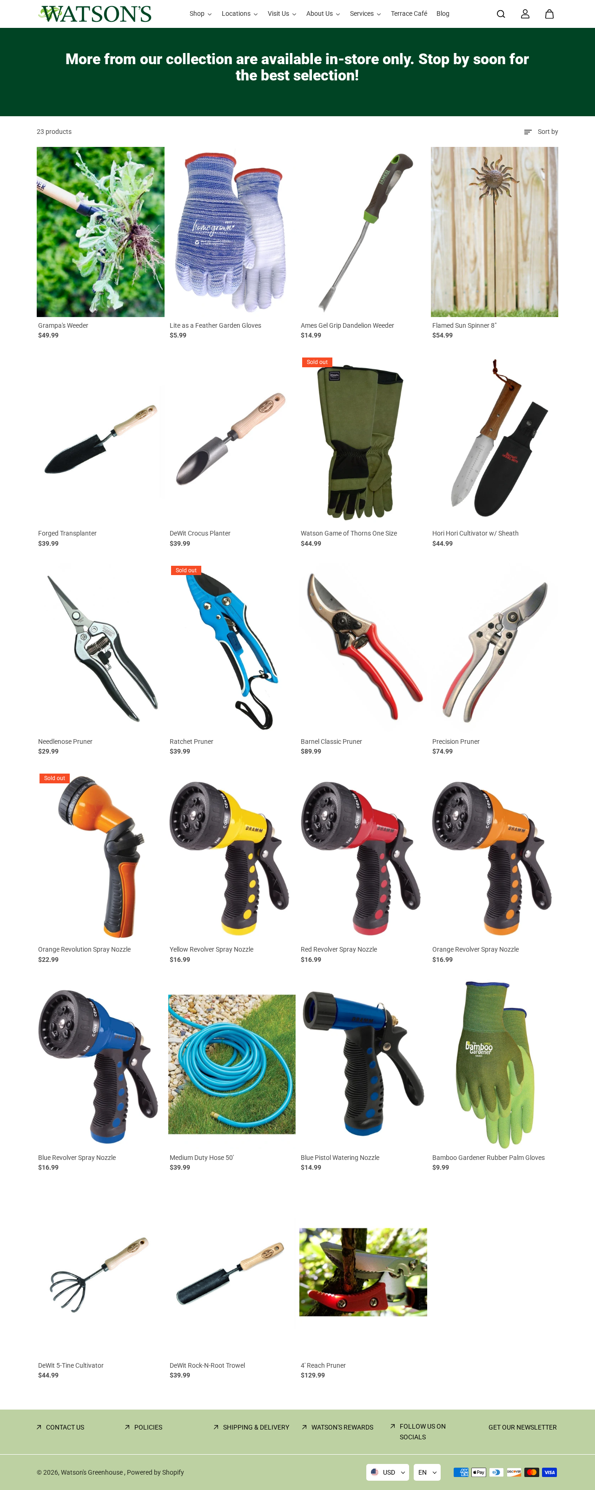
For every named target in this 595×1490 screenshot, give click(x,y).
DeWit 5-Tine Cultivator (71, 1365)
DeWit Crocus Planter (200, 533)
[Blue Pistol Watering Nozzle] (363, 1064)
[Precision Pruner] (495, 648)
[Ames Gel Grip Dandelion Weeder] (363, 232)
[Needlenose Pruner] (101, 648)
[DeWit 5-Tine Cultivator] (101, 1272)
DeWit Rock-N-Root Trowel (207, 1365)
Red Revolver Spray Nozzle (339, 949)
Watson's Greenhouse (92, 1472)
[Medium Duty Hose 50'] (232, 1064)
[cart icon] (549, 14)
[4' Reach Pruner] (363, 1272)
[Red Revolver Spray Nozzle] (363, 856)
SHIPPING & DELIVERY (256, 1427)
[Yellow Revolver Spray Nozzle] (232, 856)
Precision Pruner (456, 741)
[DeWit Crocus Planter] (232, 440)
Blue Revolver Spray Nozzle (77, 1157)
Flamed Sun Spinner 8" (464, 325)
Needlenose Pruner (65, 741)
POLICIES (148, 1427)
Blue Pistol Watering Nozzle (340, 1157)
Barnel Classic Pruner (331, 741)
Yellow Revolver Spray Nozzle (211, 949)
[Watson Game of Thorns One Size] (363, 440)
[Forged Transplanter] (101, 440)
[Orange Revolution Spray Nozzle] (101, 856)
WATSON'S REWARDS (342, 1427)
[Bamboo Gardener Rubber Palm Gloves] (495, 1064)
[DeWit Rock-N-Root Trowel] (232, 1272)
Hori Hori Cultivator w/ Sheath (475, 533)
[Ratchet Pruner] (232, 648)
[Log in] (525, 14)
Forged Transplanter (67, 533)
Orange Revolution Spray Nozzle (84, 949)
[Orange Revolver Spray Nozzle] (495, 856)
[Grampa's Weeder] (101, 232)
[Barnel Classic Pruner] (363, 648)
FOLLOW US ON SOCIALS (423, 1431)
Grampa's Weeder (63, 325)
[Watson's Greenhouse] (95, 13)
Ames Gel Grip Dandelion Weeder (347, 325)
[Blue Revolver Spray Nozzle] (101, 1064)
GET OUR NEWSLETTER (523, 1427)
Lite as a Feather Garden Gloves (215, 325)
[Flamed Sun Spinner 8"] (495, 232)
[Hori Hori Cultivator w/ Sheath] (495, 440)
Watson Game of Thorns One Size (349, 533)
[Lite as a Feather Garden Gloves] (232, 232)
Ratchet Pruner (191, 741)
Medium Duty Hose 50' (202, 1157)
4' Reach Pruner (323, 1365)
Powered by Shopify (155, 1472)
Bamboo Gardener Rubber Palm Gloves (488, 1157)
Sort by (548, 131)
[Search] (501, 14)
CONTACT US (65, 1427)
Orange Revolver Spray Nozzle (475, 949)
